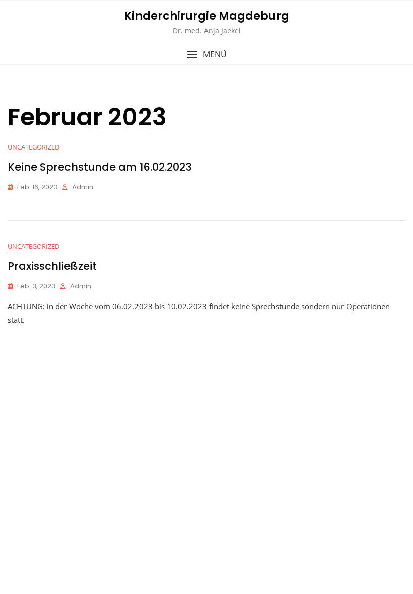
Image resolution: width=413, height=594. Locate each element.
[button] (206, 54)
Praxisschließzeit (52, 266)
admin (82, 187)
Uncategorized (33, 147)
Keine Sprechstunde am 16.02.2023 (100, 167)
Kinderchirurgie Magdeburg (206, 16)
